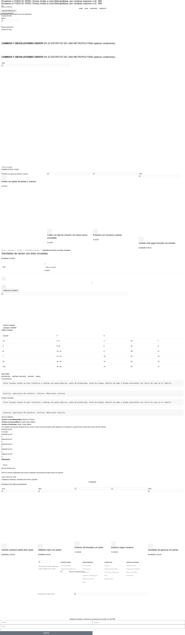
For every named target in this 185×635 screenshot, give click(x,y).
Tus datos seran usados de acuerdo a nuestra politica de (25, 630)
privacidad (44, 630)
